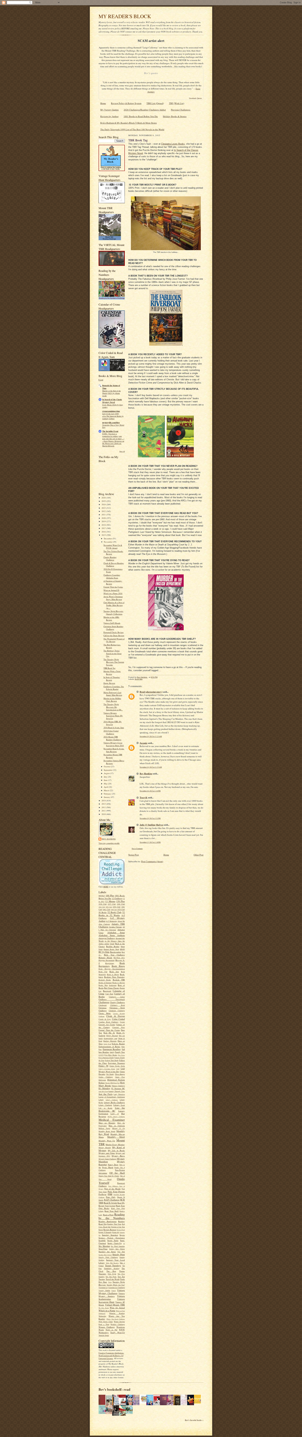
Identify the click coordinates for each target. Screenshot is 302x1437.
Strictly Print (118, 1254)
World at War (111, 1330)
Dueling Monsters (110, 1041)
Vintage (113, 1291)
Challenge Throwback (112, 999)
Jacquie (143, 743)
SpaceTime (103, 1248)
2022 (104, 511)
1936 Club (103, 904)
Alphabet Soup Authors (112, 935)
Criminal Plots (118, 1027)
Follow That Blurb (112, 1060)
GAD (117, 1069)
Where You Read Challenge (115, 1319)
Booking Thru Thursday (114, 977)
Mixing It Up (118, 1128)
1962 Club (106, 909)
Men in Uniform (117, 1125)
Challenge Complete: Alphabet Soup (111, 576)
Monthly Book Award (107, 1131)
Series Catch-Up (114, 1243)
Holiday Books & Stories (174, 116)
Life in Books (105, 1108)
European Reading (112, 1049)
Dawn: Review (109, 683)
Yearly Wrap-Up (117, 1332)
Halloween (102, 1080)
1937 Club (112, 904)
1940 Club (121, 904)
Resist (101, 1229)
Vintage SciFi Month (111, 623)
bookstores (113, 985)
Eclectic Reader (118, 1043)
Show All (122, 451)
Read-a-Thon (108, 1214)
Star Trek (121, 1251)
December (108, 538)
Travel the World (113, 1279)
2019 (104, 521)
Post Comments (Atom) (152, 861)
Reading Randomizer (108, 1221)
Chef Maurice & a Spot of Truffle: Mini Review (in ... (113, 605)
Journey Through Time (116, 1091)
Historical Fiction (116, 1079)
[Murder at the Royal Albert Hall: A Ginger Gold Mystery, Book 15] (109, 1413)
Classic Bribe (105, 1013)
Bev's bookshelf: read (114, 1389)
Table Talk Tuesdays (112, 1263)
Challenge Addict (117, 997)
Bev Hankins (109, 839)
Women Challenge (107, 1327)
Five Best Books (110, 1055)
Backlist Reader (112, 946)
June (106, 780)
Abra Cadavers (104, 924)
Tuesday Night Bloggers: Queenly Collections (113, 612)
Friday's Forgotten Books (107, 1069)
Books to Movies (118, 982)
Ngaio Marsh (107, 1167)
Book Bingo (118, 966)
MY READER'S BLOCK (125, 16)
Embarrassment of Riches (109, 1046)
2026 (104, 497)
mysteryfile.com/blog (111, 422)
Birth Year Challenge (114, 954)
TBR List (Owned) (155, 103)
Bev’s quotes (151, 73)
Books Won (103, 985)
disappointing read (110, 1038)
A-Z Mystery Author (112, 919)
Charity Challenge (117, 1002)
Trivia (110, 1282)
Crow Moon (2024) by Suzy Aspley (112, 406)
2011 (104, 810)
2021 (104, 514)
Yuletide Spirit (104, 1335)
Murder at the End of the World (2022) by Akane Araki (111, 393)
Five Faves (121, 1055)
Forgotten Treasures (116, 1063)
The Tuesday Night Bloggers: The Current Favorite (113, 662)
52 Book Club (114, 912)
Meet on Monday (107, 1123)
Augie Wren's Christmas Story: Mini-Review (113, 598)
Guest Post (120, 1077)
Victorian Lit (103, 1287)
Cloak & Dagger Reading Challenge (113, 564)
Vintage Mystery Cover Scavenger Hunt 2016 (113, 744)
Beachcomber (115, 952)
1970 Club (121, 909)
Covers (122, 1022)
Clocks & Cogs (105, 1019)
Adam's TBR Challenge (112, 925)
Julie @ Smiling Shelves (151, 824)
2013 (104, 804)
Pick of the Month (112, 1188)
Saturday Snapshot (110, 1235)
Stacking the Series (107, 1251)
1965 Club (114, 910)
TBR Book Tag (109, 668)
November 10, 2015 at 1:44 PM (150, 791)
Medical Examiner (112, 1119)
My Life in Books (116, 1150)
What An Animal (117, 1307)
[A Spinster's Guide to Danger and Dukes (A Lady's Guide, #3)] (103, 1413)
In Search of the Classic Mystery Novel (112, 401)
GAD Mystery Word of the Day (112, 1070)
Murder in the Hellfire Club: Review (112, 699)
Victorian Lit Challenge (116, 1287)
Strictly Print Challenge (108, 1257)
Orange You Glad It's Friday (109, 1176)
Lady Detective (119, 1094)
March (107, 790)
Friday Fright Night (117, 1066)
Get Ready (110, 1074)
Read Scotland (110, 1205)
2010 (104, 814)
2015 (104, 535)
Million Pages (104, 1128)
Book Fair (103, 971)
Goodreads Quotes (195, 98)
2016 (104, 531)
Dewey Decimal (112, 1035)
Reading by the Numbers (112, 1216)
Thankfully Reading (111, 1268)
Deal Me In (109, 1032)
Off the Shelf (117, 1172)
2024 (104, 504)
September (108, 770)
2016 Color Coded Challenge (110, 732)
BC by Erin (104, 951)
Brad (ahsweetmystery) (151, 691)
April (106, 787)
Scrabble (102, 1240)
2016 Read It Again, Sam (113, 727)
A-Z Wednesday (111, 921)
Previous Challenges (180, 109)
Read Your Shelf (112, 1211)
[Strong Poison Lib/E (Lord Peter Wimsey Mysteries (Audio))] (143, 1402)
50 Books (103, 912)
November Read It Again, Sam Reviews (113, 750)
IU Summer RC (118, 1088)
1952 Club (109, 907)
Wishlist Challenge (117, 1324)
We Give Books (104, 1308)
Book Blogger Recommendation (112, 969)
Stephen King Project (105, 1255)
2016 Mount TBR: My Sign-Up (112, 723)
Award (112, 943)
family (112, 1052)
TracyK (143, 797)
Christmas (102, 1007)
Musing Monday (105, 1147)
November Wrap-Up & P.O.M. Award (112, 546)
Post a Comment (137, 848)
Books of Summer (105, 982)
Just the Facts (106, 1094)
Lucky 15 (114, 1113)
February (108, 793)
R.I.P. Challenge (112, 1199)
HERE (105, 886)
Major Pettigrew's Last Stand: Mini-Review (112, 693)
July (106, 776)
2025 (104, 501)
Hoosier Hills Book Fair (112, 1083)
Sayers (122, 1235)
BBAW (122, 949)
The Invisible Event (110, 431)
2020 (104, 518)
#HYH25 (102, 895)
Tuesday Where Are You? (116, 1285)
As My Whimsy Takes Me (115, 941)
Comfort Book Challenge (108, 1022)
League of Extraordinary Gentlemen (112, 1097)
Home (103, 103)
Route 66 (115, 1232)
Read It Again (110, 1202)
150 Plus (120, 901)
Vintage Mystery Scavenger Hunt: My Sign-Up (113, 716)
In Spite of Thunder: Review (111, 678)
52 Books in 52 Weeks (112, 914)
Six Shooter (104, 1246)
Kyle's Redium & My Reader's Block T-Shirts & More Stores (128, 122)
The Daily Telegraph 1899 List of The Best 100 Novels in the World (132, 129)
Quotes (101, 1200)
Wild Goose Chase (106, 1321)
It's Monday (104, 1088)
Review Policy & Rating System (126, 103)
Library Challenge (112, 1100)
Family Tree (120, 1052)
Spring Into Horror (117, 1249)
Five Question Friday (106, 1057)
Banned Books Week (111, 949)
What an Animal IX (111, 590)
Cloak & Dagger (115, 1016)
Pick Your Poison (116, 1191)
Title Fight (112, 1274)
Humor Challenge (118, 1085)
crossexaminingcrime (111, 411)
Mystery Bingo (118, 1156)
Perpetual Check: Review (113, 632)
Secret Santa (112, 1240)
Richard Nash (121, 1230)
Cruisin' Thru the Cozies (113, 587)
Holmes (102, 1082)
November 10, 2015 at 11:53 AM (151, 767)
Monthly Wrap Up (107, 1140)
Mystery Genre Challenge (107, 1159)
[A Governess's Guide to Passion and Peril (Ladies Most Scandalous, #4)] (198, 1402)
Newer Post (133, 854)
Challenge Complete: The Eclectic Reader (113, 688)
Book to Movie (113, 974)
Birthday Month (105, 957)
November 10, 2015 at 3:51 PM (150, 818)
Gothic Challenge (106, 1077)
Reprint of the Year (118, 1227)
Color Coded (118, 1019)
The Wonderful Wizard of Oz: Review (114, 640)
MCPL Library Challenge (116, 1117)
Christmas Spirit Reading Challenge (113, 627)
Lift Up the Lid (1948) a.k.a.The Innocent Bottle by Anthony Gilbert (113, 416)
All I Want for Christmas (112, 928)
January (107, 797)
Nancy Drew (113, 1164)
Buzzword (107, 991)
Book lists (114, 971)
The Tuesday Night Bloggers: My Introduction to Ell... (113, 707)
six (124, 1243)
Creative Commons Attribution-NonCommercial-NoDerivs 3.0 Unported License (111, 1356)
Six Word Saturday (118, 1246)
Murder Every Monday (115, 1144)
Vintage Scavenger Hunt (112, 1300)
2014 (104, 800)
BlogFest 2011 (119, 957)
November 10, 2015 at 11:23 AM (151, 736)
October (107, 766)
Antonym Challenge (107, 938)
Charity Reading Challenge (110, 558)
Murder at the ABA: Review (111, 618)
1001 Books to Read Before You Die (141, 116)
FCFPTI (101, 1055)
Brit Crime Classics (111, 988)
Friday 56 (103, 1065)
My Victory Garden (109, 109)
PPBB (110, 1194)
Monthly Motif (116, 1136)
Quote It (121, 1197)
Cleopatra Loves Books (173, 144)
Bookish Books (105, 980)
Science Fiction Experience (112, 1237)
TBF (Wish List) (176, 103)
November (108, 541)
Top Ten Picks (111, 1276)
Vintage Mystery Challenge (112, 1292)
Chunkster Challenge (117, 1010)
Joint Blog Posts (103, 1091)
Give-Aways (120, 1074)
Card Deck (109, 994)
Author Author (104, 943)
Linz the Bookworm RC (112, 1109)
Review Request (109, 1229)
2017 (104, 528)
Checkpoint (103, 1005)
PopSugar (102, 1194)
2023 (104, 508)
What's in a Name (107, 1310)
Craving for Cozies (107, 1024)
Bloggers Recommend (106, 960)
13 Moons (110, 901)
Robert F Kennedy (105, 1232)
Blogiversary (109, 963)
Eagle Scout (107, 1044)
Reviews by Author (109, 116)
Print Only (110, 1197)
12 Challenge (117, 898)
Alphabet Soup (116, 932)
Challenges (104, 1002)
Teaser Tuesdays (113, 1265)
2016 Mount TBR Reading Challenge (112, 738)
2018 (104, 525)
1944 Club (102, 907)
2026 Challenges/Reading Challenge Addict (145, 109)
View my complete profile (109, 843)
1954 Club (116, 907)
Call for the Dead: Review (113, 635)
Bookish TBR (119, 979)
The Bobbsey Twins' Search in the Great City (112, 653)
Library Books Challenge (114, 1102)
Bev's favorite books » (194, 1420)
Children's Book (117, 1005)
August (107, 773)
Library (101, 1099)
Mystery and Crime (107, 1153)
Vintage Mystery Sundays (112, 1295)
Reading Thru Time (114, 1224)
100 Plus (110, 895)
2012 (104, 807)
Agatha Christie (115, 927)
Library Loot (119, 1105)
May (106, 783)
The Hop (111, 1271)
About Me (121, 921)
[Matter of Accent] (103, 1404)
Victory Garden (104, 1290)
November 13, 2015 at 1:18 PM (150, 842)
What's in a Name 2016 (112, 593)
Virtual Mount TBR (115, 1304)
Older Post (198, 854)
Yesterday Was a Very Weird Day (113, 426)
